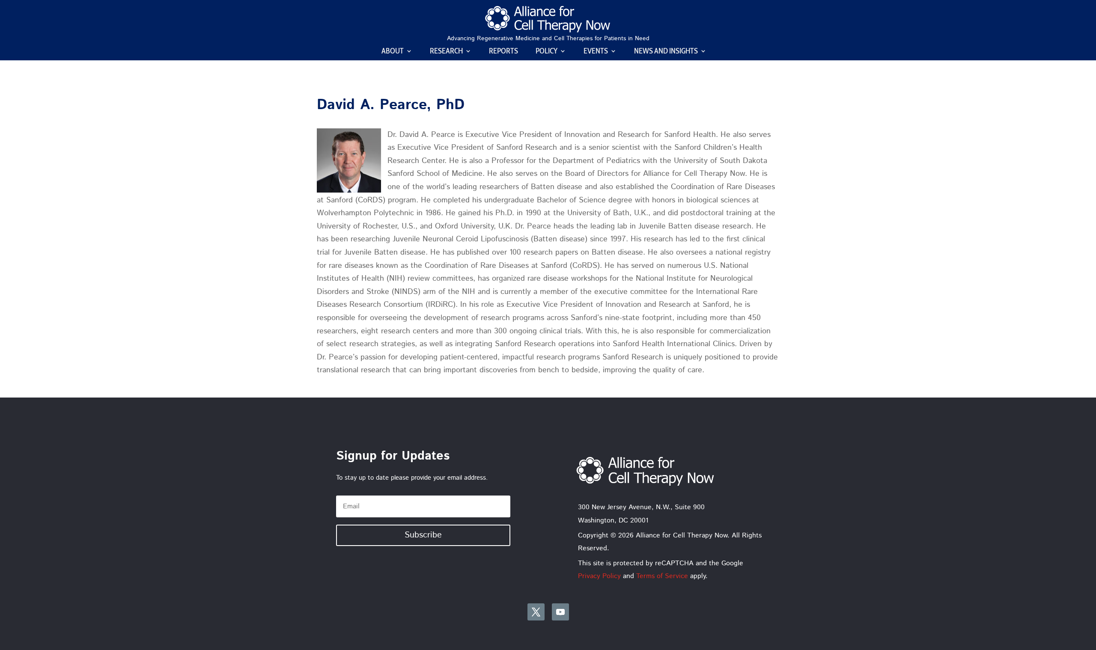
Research (446, 52)
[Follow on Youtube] (560, 611)
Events (596, 52)
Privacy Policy (599, 576)
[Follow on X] (536, 611)
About (392, 52)
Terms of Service (662, 576)
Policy (546, 52)
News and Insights (666, 52)
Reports (503, 52)
